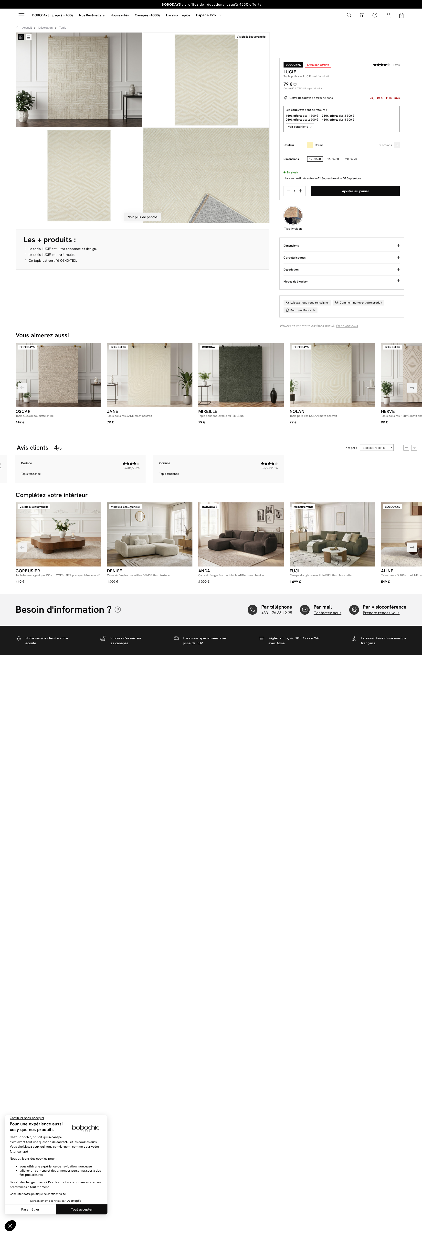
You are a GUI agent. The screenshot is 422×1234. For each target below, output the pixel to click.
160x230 (333, 159)
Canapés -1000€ (147, 15)
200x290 (351, 159)
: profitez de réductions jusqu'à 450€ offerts (212, 4)
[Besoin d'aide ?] (375, 15)
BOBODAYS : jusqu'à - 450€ (52, 15)
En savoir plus (347, 326)
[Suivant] (412, 388)
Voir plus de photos (143, 217)
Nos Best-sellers (92, 15)
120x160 (315, 159)
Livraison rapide (178, 15)
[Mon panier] (401, 14)
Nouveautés (119, 15)
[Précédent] (22, 388)
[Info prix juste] (295, 84)
